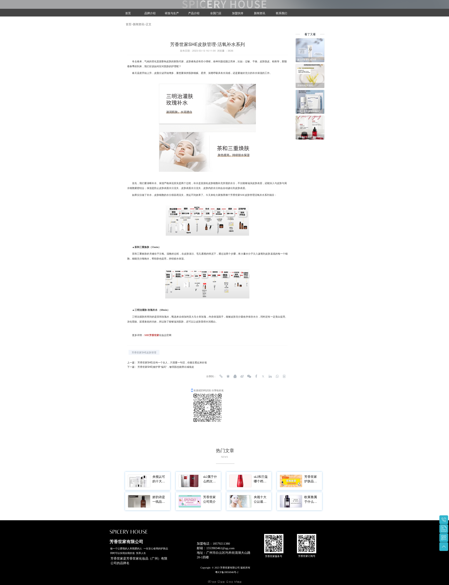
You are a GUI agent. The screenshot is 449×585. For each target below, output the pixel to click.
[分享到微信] (249, 376)
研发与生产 (172, 13)
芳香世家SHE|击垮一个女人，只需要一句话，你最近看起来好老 (172, 362)
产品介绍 (193, 13)
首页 (128, 13)
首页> (129, 24)
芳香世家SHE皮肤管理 (144, 352)
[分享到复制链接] (221, 376)
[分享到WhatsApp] (277, 376)
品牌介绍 (150, 13)
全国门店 (215, 13)
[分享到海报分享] (284, 376)
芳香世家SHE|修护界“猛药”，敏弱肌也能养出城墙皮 (166, 366)
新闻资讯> (139, 24)
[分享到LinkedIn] (270, 376)
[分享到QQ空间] (228, 376)
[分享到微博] (242, 376)
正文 (148, 24)
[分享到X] (263, 376)
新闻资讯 (259, 13)
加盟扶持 (237, 13)
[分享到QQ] (235, 376)
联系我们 (281, 13)
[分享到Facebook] (256, 376)
